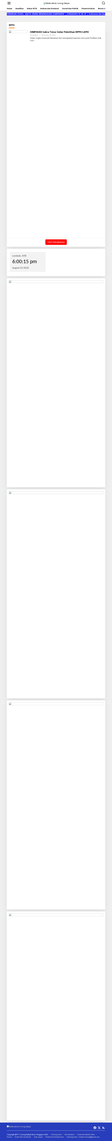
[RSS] (103, 1128)
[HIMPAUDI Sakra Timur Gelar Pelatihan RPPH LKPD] (34, 41)
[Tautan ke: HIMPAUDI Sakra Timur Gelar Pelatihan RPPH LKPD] (18, 133)
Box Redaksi (69, 1134)
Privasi (9, 1137)
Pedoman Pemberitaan (54, 1137)
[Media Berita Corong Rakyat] (57, 3)
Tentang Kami (56, 1134)
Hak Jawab (38, 1137)
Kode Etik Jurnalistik (23, 1137)
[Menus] (9, 3)
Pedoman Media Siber (86, 1134)
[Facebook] (95, 1128)
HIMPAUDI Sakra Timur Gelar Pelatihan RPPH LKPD (59, 31)
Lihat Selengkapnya (56, 242)
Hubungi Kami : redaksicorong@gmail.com (83, 1137)
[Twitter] (99, 1128)
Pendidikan (34, 35)
